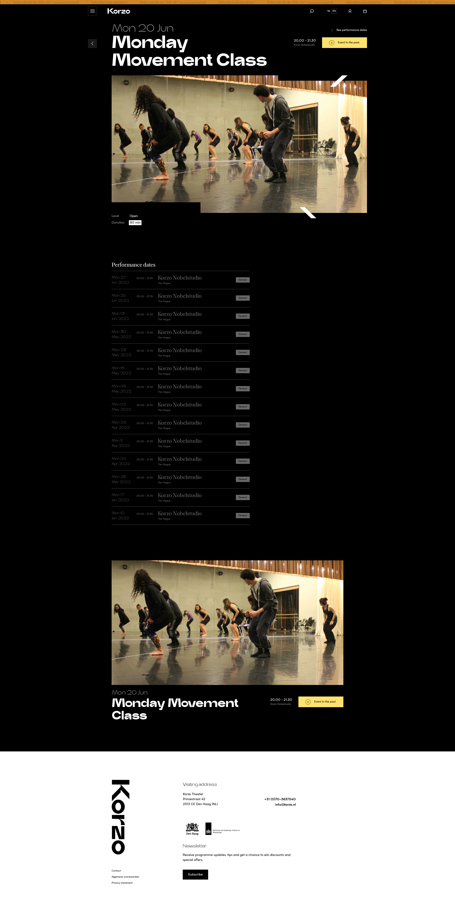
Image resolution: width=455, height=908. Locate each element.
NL (328, 11)
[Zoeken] (313, 11)
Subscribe (195, 874)
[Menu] (92, 11)
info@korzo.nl (285, 804)
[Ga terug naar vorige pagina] (92, 43)
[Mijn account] (350, 11)
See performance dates (351, 30)
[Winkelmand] (365, 11)
